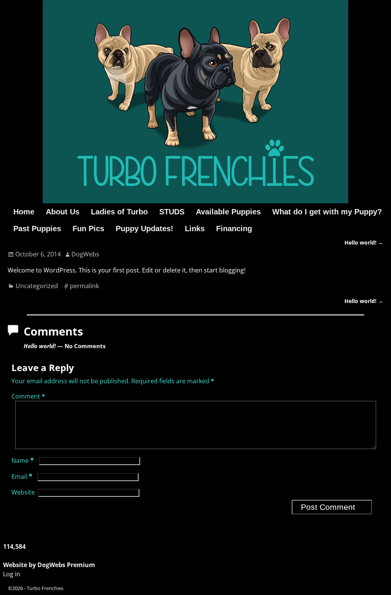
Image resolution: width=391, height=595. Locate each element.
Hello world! (363, 242)
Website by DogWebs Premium (49, 565)
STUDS (171, 212)
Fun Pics (88, 228)
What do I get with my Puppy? (327, 212)
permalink (84, 286)
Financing (234, 228)
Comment (28, 396)
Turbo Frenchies (45, 588)
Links (195, 228)
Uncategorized (37, 286)
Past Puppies (37, 228)
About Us (62, 212)
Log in (11, 574)
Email (21, 476)
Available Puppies (228, 212)
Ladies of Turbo (119, 212)
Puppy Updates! (144, 228)
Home (23, 212)
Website (23, 492)
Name (22, 460)
